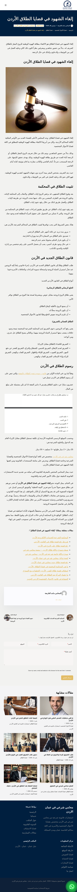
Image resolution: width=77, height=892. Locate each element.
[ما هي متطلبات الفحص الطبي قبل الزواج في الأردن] (56, 705)
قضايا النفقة (34, 794)
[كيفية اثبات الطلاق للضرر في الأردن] (20, 705)
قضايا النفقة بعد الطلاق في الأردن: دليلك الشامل (22, 787)
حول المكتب (31, 820)
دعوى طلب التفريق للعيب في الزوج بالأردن (21, 754)
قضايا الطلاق (39, 25)
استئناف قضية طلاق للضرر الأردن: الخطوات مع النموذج (45, 571)
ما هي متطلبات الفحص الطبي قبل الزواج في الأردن (56, 719)
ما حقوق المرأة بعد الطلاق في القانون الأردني (49, 575)
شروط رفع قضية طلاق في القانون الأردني (51, 542)
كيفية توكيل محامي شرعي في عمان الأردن (50, 558)
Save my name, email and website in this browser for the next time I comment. (49, 670)
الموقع (22, 644)
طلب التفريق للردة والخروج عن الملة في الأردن (58, 755)
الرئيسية (32, 812)
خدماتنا (33, 816)
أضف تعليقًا (68, 651)
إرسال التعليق (67, 678)
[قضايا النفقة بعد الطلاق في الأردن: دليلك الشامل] (20, 773)
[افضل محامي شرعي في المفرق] (56, 773)
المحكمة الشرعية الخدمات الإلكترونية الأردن (50, 537)
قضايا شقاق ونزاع (52, 791)
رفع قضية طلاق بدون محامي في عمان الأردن (49, 562)
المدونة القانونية (29, 824)
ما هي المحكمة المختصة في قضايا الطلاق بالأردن (48, 567)
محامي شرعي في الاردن (63, 456)
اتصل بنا (70, 871)
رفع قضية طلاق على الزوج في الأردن (53, 546)
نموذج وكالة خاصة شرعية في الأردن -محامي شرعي (46, 554)
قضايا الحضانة (62, 791)
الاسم (69, 644)
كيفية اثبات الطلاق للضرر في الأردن (24, 718)
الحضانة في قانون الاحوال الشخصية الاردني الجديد (47, 579)
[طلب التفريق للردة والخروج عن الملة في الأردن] (56, 742)
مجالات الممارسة (29, 833)
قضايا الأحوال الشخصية (67, 726)
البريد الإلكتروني (43, 644)
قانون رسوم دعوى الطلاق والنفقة (32, 373)
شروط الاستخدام (44, 888)
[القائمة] (5, 5)
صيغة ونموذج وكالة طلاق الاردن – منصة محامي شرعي (45, 550)
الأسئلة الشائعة (67, 846)
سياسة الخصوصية (33, 888)
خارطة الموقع (67, 850)
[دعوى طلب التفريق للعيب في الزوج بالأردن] (20, 742)
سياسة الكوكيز (67, 867)
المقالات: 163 (58, 599)
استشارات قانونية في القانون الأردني (24, 25)
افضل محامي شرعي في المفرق (61, 785)
